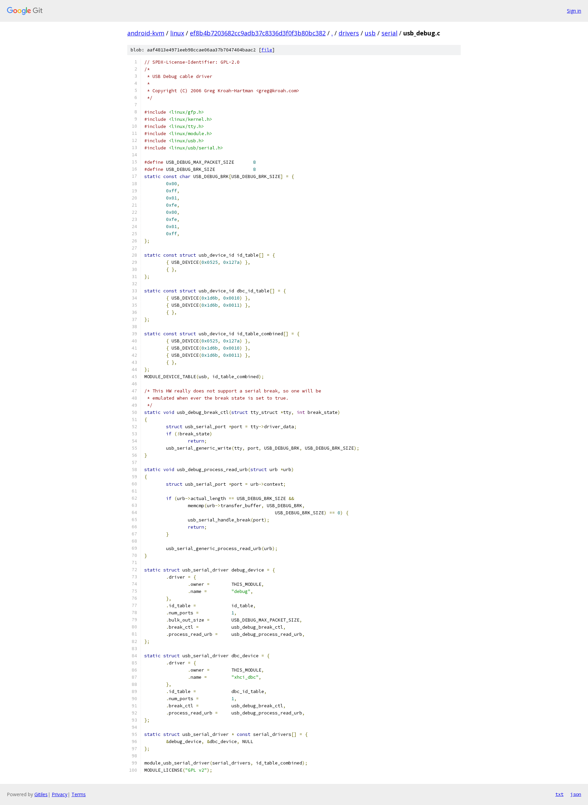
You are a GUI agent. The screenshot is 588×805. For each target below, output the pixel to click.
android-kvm (145, 33)
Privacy (59, 794)
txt (559, 794)
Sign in (574, 10)
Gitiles (41, 794)
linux (177, 33)
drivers (349, 33)
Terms (78, 794)
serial (389, 33)
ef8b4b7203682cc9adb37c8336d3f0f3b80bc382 (258, 33)
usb (370, 33)
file (266, 50)
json (575, 794)
